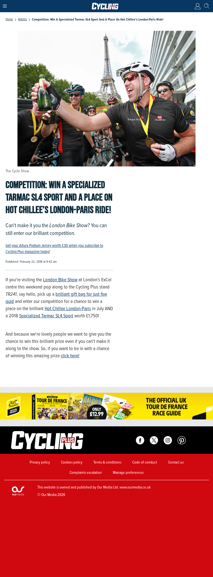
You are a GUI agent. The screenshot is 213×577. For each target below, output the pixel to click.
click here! (70, 355)
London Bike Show (60, 279)
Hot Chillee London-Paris (68, 308)
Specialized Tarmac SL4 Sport (46, 315)
